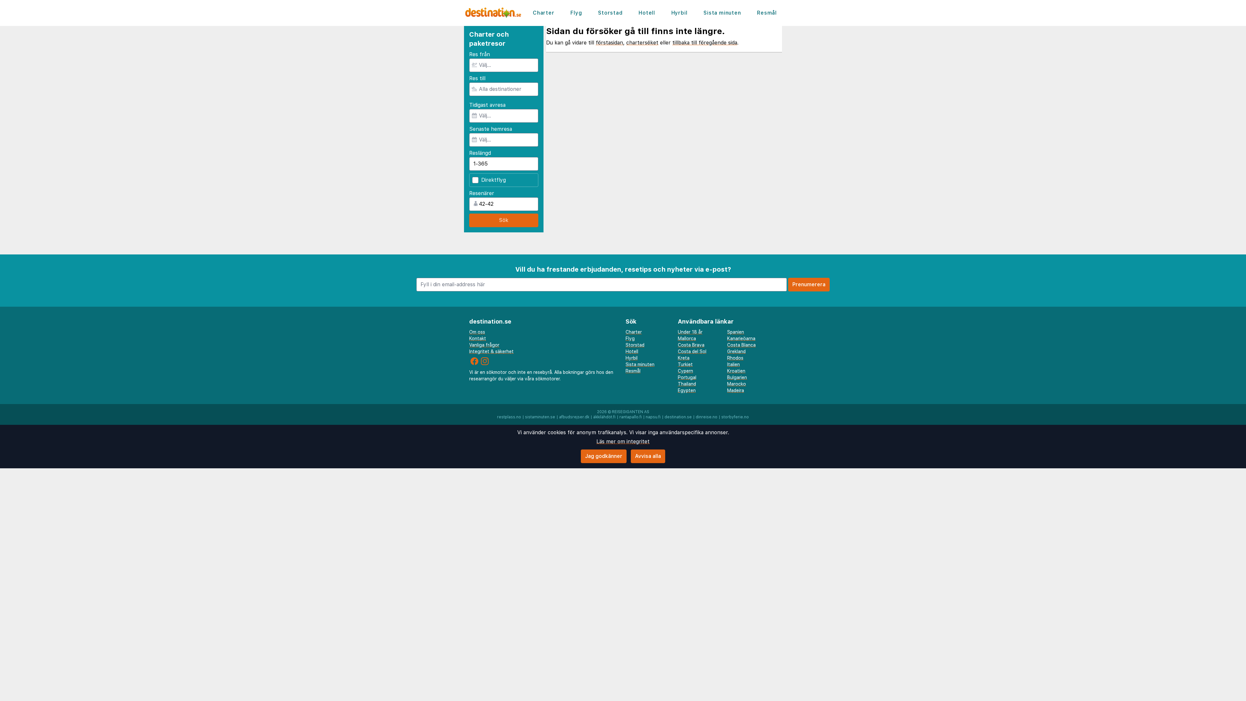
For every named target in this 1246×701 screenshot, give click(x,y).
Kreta (684, 358)
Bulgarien (737, 377)
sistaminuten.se (540, 417)
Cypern (685, 371)
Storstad (610, 13)
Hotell (647, 13)
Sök (503, 220)
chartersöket (642, 43)
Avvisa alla (648, 456)
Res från (479, 54)
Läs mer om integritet (623, 441)
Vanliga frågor (484, 345)
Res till (477, 78)
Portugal (687, 377)
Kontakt (477, 338)
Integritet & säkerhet (491, 351)
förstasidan (609, 43)
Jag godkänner (603, 456)
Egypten (687, 390)
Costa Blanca (741, 345)
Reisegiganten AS (630, 412)
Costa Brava (691, 345)
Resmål (767, 13)
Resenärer (481, 193)
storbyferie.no (735, 417)
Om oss (477, 332)
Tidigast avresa (487, 105)
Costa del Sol (692, 351)
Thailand (687, 384)
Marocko (736, 384)
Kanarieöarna (741, 338)
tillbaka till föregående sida (704, 43)
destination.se (678, 417)
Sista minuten (722, 13)
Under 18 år (690, 332)
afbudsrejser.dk (574, 417)
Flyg (576, 13)
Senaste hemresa (490, 129)
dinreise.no (706, 417)
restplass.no (509, 417)
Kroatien (736, 371)
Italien (733, 364)
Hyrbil (679, 13)
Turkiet (685, 364)
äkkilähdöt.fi (604, 417)
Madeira (735, 390)
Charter (544, 13)
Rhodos (735, 358)
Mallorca (687, 338)
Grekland (736, 351)
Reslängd (480, 153)
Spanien (735, 332)
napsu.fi (653, 417)
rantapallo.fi (630, 417)
